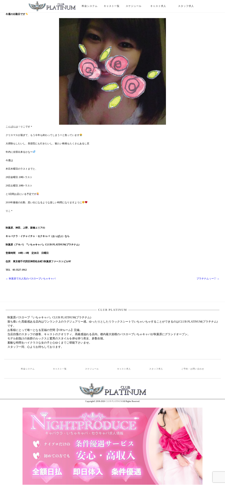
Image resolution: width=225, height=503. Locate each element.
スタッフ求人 (189, 6)
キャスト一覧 (112, 6)
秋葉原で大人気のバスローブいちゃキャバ (31, 278)
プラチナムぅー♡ (208, 278)
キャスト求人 (160, 6)
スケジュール (134, 6)
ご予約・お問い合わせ (192, 369)
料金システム (90, 6)
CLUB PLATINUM (114, 401)
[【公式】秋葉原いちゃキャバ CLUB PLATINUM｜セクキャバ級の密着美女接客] (52, 7)
